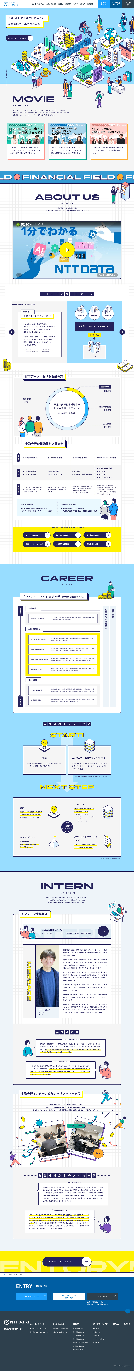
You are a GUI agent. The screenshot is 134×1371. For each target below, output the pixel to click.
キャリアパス (97, 1343)
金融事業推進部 (92, 544)
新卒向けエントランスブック (39, 1332)
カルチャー (96, 1336)
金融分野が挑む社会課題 (60, 1328)
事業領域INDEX (78, 1328)
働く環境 (96, 1328)
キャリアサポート (98, 1339)
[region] (67, 482)
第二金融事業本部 (62, 535)
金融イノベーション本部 (34, 544)
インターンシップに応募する (17, 38)
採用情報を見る (41, 1286)
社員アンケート (98, 1332)
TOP (5, 1274)
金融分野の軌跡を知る (60, 1332)
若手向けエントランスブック (39, 1328)
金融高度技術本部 (62, 544)
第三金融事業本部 (93, 535)
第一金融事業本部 (32, 535)
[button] (12, 332)
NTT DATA (11, 3)
